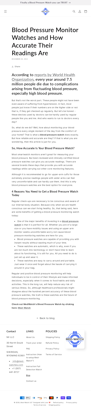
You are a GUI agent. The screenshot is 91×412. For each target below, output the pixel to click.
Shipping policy (54, 405)
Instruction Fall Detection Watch (34, 368)
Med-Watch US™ (26, 402)
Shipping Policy (53, 337)
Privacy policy (71, 402)
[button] (5, 11)
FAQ (28, 349)
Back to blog (47, 318)
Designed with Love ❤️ (41, 402)
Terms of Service (54, 354)
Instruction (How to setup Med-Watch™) (34, 357)
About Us (30, 337)
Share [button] (17, 66)
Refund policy (58, 402)
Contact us (31, 381)
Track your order (34, 343)
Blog (28, 375)
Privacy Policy (52, 349)
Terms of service (39, 405)
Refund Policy (52, 343)
